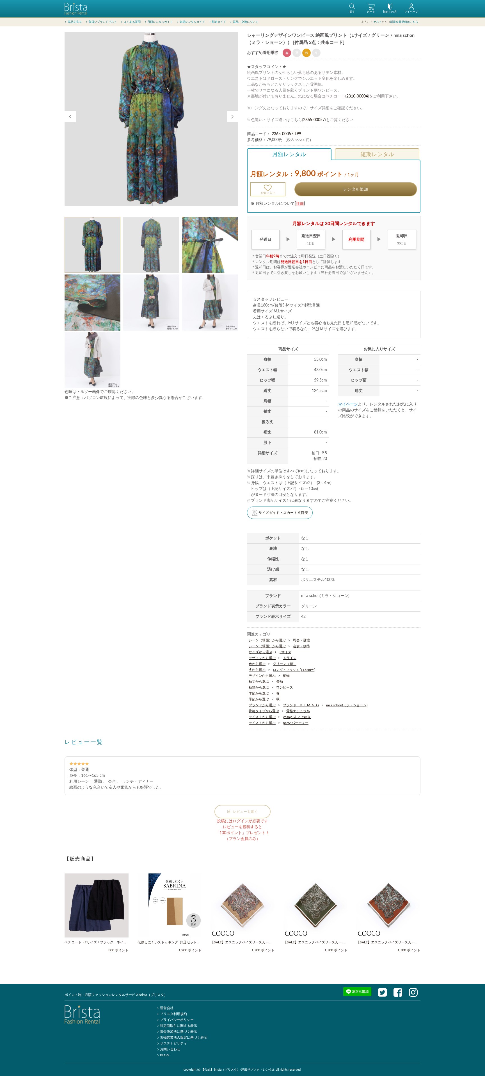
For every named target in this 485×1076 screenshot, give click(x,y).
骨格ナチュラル (298, 711)
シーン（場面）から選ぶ (267, 640)
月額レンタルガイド (160, 22)
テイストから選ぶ (262, 717)
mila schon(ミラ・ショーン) (346, 705)
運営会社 (166, 1008)
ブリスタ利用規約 (173, 1014)
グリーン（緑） (284, 664)
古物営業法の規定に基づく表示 (183, 1037)
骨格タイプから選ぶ (264, 711)
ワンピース (284, 687)
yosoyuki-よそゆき (297, 717)
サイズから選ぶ (260, 652)
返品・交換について (245, 22)
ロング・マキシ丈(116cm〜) (294, 669)
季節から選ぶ (259, 693)
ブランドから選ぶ (262, 705)
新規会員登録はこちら (404, 22)
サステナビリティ (173, 1043)
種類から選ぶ (259, 687)
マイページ (348, 404)
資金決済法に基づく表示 (178, 1031)
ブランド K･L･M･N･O (301, 705)
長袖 (279, 681)
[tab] (92, 245)
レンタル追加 (355, 189)
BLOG (164, 1055)
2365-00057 (314, 120)
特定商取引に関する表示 (178, 1025)
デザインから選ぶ (262, 658)
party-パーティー (295, 723)
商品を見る (75, 22)
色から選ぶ (257, 664)
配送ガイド (219, 22)
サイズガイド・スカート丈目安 (283, 512)
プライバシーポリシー (177, 1019)
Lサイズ (285, 652)
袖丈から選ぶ (259, 681)
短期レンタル (377, 154)
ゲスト (377, 22)
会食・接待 (301, 646)
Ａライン (289, 658)
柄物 (286, 675)
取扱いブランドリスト (103, 22)
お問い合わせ (170, 1049)
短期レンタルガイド (192, 22)
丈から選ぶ (257, 669)
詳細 (300, 204)
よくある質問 (132, 22)
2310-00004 (357, 96)
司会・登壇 (301, 640)
